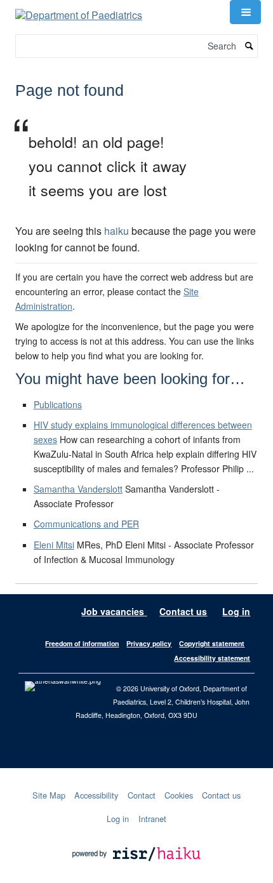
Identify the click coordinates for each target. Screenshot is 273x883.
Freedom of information (82, 643)
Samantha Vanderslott (78, 488)
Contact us (183, 611)
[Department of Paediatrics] (78, 10)
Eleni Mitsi (54, 544)
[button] (245, 12)
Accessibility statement (212, 658)
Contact (142, 795)
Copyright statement (211, 643)
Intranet (152, 819)
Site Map (48, 795)
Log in (236, 611)
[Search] (249, 46)
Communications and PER (86, 523)
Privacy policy (148, 643)
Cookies (178, 795)
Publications (58, 404)
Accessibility (96, 795)
